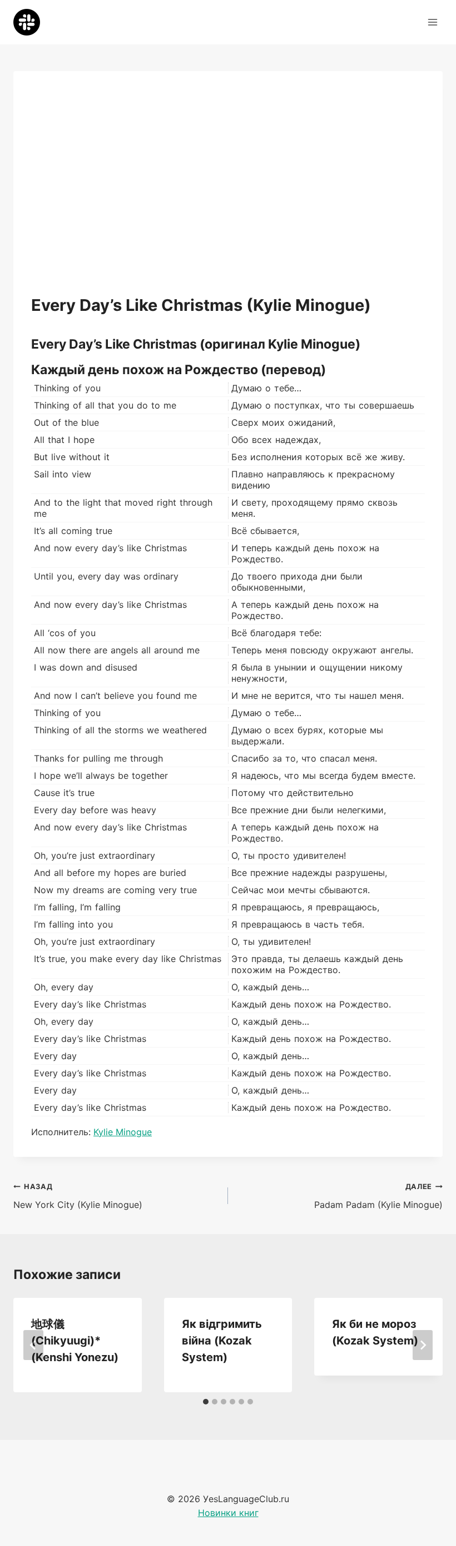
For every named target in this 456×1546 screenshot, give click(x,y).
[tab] (206, 1401)
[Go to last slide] (33, 1345)
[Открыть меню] (432, 22)
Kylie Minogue (122, 1131)
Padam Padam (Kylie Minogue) (378, 1196)
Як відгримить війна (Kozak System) (222, 1340)
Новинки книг (228, 1512)
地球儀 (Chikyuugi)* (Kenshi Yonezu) (74, 1340)
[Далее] (423, 1345)
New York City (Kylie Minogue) (77, 1196)
